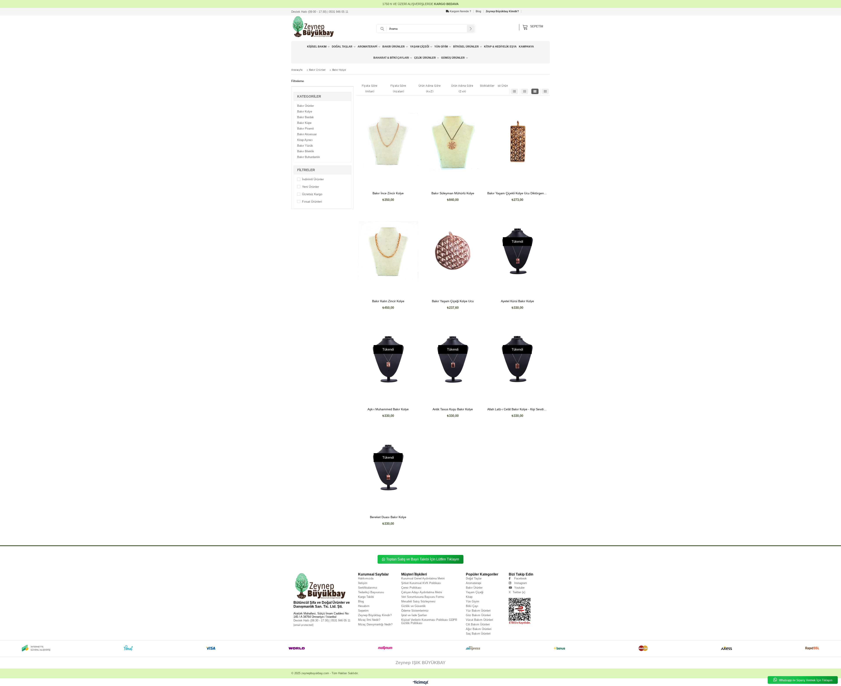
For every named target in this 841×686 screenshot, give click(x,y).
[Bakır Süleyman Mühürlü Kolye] (453, 143)
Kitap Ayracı (305, 140)
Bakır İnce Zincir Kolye (388, 193)
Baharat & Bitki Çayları (391, 57)
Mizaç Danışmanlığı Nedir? (375, 624)
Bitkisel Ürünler (466, 46)
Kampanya (526, 46)
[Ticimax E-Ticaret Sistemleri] (420, 683)
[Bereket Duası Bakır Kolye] (388, 467)
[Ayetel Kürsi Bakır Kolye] (517, 251)
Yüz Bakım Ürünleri (478, 610)
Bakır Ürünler (393, 46)
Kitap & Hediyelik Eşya (500, 46)
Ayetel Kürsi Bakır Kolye (517, 301)
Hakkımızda (365, 578)
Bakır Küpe (304, 123)
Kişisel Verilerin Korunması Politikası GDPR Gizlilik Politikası (429, 621)
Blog (478, 11)
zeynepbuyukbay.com (315, 673)
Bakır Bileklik (305, 151)
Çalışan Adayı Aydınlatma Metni (421, 592)
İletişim (362, 583)
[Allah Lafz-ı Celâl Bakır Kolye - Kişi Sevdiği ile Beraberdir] (517, 359)
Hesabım (363, 606)
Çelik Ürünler (425, 57)
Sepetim (363, 610)
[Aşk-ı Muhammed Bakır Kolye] (388, 359)
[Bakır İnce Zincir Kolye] (388, 143)
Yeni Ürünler (310, 186)
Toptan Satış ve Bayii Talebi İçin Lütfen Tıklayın (422, 559)
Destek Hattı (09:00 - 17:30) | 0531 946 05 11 (319, 11)
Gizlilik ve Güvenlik (413, 606)
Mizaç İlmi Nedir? (369, 619)
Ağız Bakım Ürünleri (478, 629)
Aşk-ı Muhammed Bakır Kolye (388, 409)
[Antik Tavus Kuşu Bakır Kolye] (453, 359)
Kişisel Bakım (317, 46)
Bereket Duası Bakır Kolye (388, 517)
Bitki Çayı (472, 606)
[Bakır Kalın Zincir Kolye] (388, 251)
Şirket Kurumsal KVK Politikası (421, 583)
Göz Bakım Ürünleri (478, 615)
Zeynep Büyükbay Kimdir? (502, 11)
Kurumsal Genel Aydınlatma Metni (423, 578)
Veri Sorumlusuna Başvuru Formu (422, 596)
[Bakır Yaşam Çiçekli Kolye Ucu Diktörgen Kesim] (517, 143)
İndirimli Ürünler (313, 179)
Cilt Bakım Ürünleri (478, 624)
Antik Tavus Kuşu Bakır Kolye (453, 409)
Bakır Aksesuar (307, 134)
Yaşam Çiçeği (419, 46)
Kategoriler (309, 96)
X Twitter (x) (517, 592)
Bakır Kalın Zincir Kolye (388, 301)
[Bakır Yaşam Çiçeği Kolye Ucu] (453, 251)
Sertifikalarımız (367, 587)
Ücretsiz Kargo (312, 194)
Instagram (520, 583)
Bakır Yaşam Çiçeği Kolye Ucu (453, 301)
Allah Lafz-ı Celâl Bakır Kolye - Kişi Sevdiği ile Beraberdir (517, 409)
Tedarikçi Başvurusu (371, 592)
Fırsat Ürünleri (312, 201)
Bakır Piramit (305, 128)
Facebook (520, 578)
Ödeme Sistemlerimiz (415, 610)
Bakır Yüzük (305, 145)
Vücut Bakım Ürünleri (479, 619)
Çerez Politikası (411, 587)
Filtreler (306, 170)
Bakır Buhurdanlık (308, 157)
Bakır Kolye (304, 111)
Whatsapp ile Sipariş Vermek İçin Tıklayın (805, 680)
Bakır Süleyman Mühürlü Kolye (452, 193)
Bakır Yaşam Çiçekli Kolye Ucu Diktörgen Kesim (517, 193)
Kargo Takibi (366, 596)
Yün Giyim (441, 46)
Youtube (519, 587)
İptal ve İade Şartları (414, 615)
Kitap (469, 596)
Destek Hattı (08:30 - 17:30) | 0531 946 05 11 (321, 620)
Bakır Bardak (305, 117)
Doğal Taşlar (342, 46)
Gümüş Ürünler (453, 57)
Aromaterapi (367, 46)
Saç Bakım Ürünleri (478, 633)
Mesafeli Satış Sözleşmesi (418, 601)
